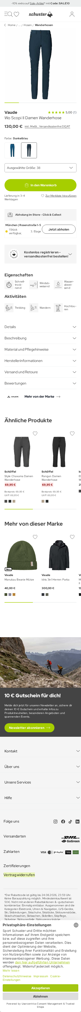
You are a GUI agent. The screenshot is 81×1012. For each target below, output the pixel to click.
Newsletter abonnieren (26, 728)
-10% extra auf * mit (40, 3)
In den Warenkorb (44, 185)
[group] (40, 64)
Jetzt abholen (58, 229)
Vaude (10, 112)
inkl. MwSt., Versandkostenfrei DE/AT (47, 126)
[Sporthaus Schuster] (40, 14)
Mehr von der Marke (39, 396)
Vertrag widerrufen (19, 874)
